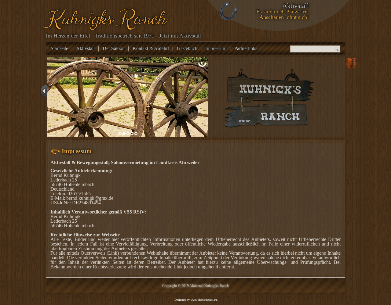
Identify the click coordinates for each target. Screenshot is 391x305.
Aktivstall (85, 48)
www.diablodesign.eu (204, 299)
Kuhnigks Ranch (105, 18)
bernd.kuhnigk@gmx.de (89, 198)
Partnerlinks (245, 48)
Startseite (59, 48)
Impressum (215, 48)
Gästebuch (187, 48)
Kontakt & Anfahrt (151, 48)
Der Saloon (114, 48)
